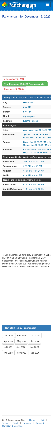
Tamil (15, 422)
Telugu (5, 422)
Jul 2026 (8, 346)
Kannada (27, 422)
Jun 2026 (35, 341)
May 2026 (21, 341)
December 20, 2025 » (14, 88)
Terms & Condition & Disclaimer (23, 424)
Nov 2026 (21, 352)
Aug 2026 (20, 346)
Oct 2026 (8, 352)
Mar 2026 (35, 335)
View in (24, 83)
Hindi (42, 419)
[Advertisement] (26, 47)
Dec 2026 (34, 352)
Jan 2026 (8, 335)
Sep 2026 (34, 346)
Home (32, 419)
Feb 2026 (21, 335)
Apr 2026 (8, 341)
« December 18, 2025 (14, 78)
